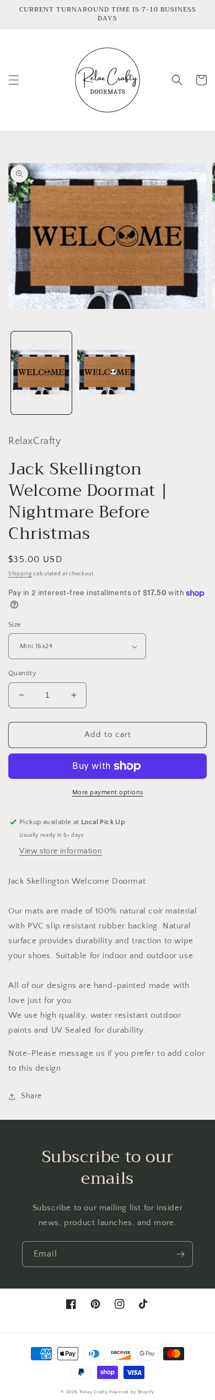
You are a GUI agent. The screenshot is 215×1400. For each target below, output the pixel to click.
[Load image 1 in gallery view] (41, 373)
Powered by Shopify (131, 1392)
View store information (60, 851)
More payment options (107, 792)
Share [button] (31, 1096)
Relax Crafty (94, 1392)
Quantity (22, 673)
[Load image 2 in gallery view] (107, 373)
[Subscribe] (180, 1254)
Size (15, 624)
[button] (14, 80)
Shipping (20, 574)
